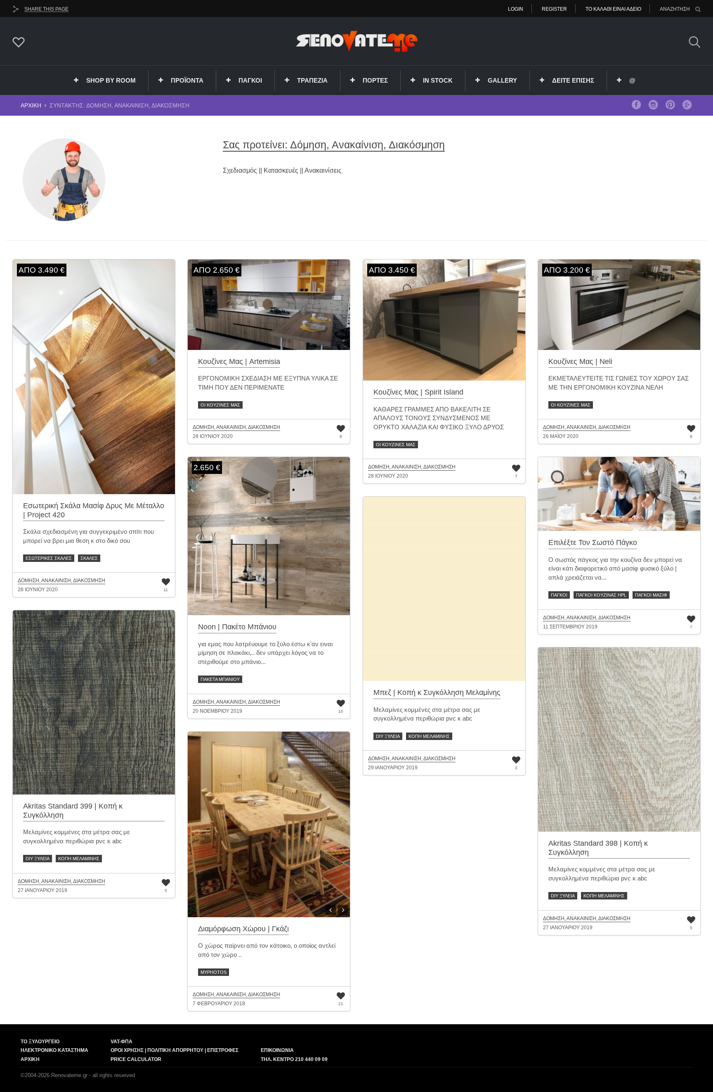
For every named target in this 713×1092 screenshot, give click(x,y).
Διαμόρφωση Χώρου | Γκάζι (243, 929)
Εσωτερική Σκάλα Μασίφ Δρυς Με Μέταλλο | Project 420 (93, 510)
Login (515, 9)
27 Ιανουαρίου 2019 (42, 890)
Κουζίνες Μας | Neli (580, 361)
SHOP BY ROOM (111, 80)
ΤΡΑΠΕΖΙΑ (312, 80)
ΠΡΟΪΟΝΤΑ (187, 80)
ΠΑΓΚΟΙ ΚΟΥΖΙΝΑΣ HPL (601, 594)
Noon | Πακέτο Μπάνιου (237, 627)
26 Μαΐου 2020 (560, 436)
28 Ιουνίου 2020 (38, 589)
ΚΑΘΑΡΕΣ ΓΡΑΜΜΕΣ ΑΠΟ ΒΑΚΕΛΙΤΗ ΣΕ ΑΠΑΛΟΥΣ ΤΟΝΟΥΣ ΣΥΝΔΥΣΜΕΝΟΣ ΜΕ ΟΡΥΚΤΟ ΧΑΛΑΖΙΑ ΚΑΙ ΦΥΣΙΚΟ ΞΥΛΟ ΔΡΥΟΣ (438, 418)
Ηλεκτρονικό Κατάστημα (54, 1050)
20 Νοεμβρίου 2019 (217, 711)
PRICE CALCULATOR (136, 1059)
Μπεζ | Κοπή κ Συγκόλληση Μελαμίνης (437, 692)
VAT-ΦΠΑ (121, 1041)
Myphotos (214, 972)
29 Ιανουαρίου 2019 (393, 768)
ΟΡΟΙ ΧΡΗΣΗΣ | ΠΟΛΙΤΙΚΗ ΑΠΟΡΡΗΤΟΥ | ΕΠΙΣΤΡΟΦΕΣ (174, 1050)
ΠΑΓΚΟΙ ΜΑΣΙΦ (651, 594)
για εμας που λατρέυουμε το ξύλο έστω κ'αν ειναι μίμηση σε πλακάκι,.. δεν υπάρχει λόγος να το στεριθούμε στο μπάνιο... (265, 652)
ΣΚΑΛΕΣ (89, 558)
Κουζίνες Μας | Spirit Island (418, 392)
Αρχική (31, 105)
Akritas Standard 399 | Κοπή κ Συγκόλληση (73, 810)
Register (554, 9)
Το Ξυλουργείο (40, 1041)
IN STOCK (438, 80)
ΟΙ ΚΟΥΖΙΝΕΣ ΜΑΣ (220, 404)
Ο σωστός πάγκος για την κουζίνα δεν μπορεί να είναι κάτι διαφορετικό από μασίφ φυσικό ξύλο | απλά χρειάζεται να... (615, 568)
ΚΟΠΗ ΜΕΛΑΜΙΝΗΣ (429, 736)
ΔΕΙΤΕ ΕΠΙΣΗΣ (573, 80)
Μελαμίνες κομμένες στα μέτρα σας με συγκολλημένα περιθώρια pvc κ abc (426, 714)
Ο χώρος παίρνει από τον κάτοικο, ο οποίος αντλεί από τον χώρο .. (266, 950)
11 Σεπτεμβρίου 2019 (570, 627)
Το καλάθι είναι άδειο (613, 9)
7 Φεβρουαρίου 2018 (219, 1003)
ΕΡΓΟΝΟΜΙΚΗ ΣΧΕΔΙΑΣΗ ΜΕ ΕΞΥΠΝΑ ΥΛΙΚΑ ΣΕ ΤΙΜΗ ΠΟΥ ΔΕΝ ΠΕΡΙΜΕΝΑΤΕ (268, 382)
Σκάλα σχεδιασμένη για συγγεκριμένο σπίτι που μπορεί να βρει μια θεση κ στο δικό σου (88, 536)
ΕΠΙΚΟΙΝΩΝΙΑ (277, 1050)
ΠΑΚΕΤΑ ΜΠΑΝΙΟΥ (220, 679)
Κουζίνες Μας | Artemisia (239, 361)
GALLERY (502, 80)
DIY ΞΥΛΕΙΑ (388, 736)
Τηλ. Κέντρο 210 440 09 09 (294, 1059)
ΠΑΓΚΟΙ (250, 80)
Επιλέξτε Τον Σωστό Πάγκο (592, 542)
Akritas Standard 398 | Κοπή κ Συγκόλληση (598, 847)
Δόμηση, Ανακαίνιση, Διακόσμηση (61, 580)
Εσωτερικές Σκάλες (49, 558)
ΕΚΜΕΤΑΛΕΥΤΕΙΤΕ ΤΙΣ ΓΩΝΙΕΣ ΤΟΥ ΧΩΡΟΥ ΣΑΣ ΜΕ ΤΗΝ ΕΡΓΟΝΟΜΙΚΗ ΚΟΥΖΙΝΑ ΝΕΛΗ (618, 382)
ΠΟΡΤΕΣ (375, 80)
